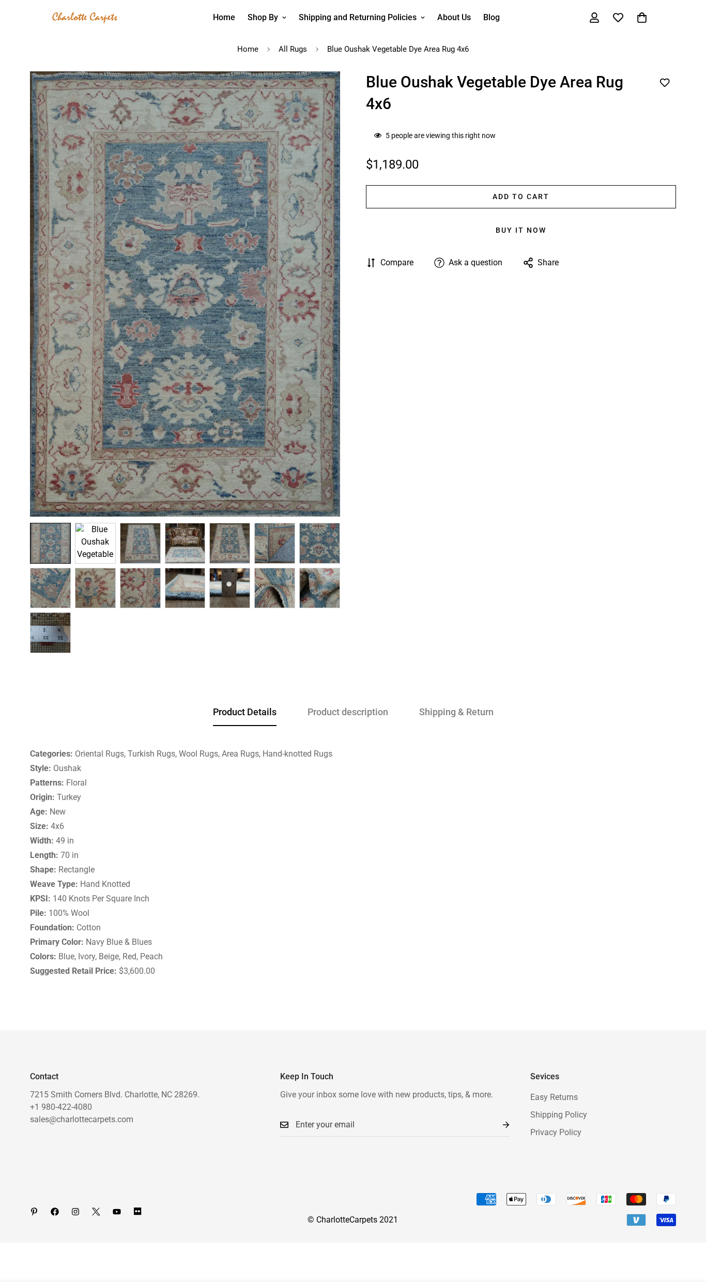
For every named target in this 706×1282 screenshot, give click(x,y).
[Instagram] (75, 1212)
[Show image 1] (50, 543)
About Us (454, 17)
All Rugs (293, 49)
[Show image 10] (140, 588)
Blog (491, 17)
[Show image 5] (229, 543)
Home (224, 17)
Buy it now (521, 230)
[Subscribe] (498, 1125)
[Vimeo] (137, 1212)
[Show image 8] (50, 588)
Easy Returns (554, 1097)
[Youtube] (117, 1212)
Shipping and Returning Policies (358, 17)
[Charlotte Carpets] (85, 18)
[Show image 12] (229, 588)
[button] (642, 17)
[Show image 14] (319, 588)
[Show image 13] (274, 588)
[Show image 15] (50, 632)
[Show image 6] (274, 543)
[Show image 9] (95, 588)
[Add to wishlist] (664, 83)
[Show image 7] (319, 543)
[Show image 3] (140, 543)
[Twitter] (96, 1212)
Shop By (263, 17)
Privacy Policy (555, 1132)
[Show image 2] (95, 543)
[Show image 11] (185, 588)
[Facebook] (55, 1212)
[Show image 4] (185, 543)
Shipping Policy (558, 1115)
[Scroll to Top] (686, 1226)
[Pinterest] (34, 1212)
